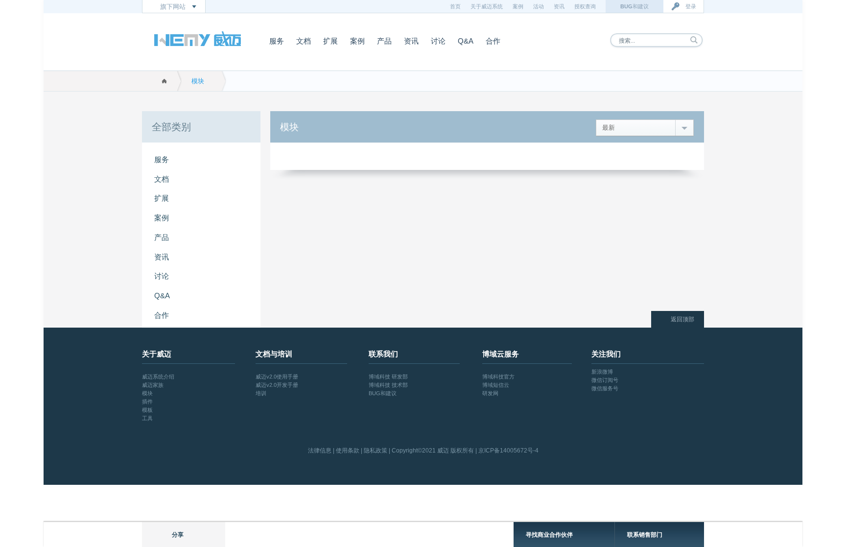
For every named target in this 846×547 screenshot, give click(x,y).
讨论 (438, 41)
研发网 (490, 393)
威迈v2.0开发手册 (277, 385)
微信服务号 (604, 388)
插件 (147, 401)
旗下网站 (173, 6)
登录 (690, 6)
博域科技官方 (498, 377)
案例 (518, 6)
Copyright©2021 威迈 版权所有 (433, 450)
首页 (455, 6)
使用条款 (347, 450)
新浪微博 (602, 372)
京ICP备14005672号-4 (508, 450)
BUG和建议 (383, 393)
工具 (147, 418)
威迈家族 (153, 385)
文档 (303, 41)
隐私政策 (375, 450)
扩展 (330, 41)
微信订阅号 (604, 380)
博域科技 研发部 (388, 377)
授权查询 (585, 6)
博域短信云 (495, 385)
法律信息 (319, 450)
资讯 (559, 6)
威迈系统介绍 (158, 377)
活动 (538, 6)
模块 (197, 81)
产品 (384, 41)
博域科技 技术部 (388, 385)
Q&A (465, 41)
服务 (276, 41)
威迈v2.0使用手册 (277, 377)
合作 (493, 41)
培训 (261, 393)
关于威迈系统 (486, 6)
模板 (147, 410)
